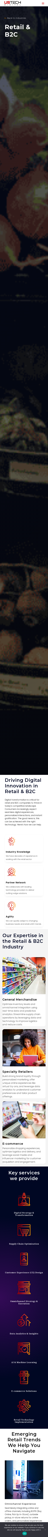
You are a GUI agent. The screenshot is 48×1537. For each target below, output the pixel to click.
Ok (25, 1533)
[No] (45, 1529)
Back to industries (16, 18)
